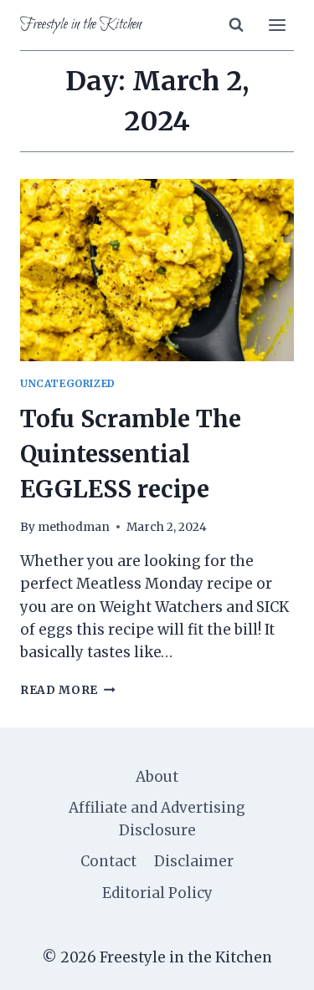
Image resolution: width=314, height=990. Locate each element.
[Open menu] (277, 24)
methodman (74, 527)
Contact (108, 861)
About (157, 777)
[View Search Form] (236, 25)
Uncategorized (68, 383)
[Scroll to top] (272, 964)
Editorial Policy (157, 893)
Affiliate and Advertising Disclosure (157, 819)
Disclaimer (194, 861)
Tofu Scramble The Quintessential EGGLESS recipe (130, 454)
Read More (68, 690)
